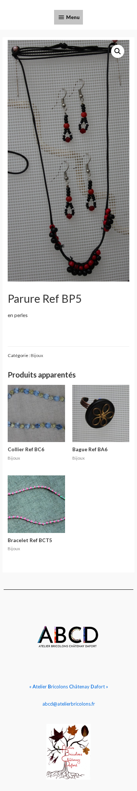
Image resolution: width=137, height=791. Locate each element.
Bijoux (37, 355)
